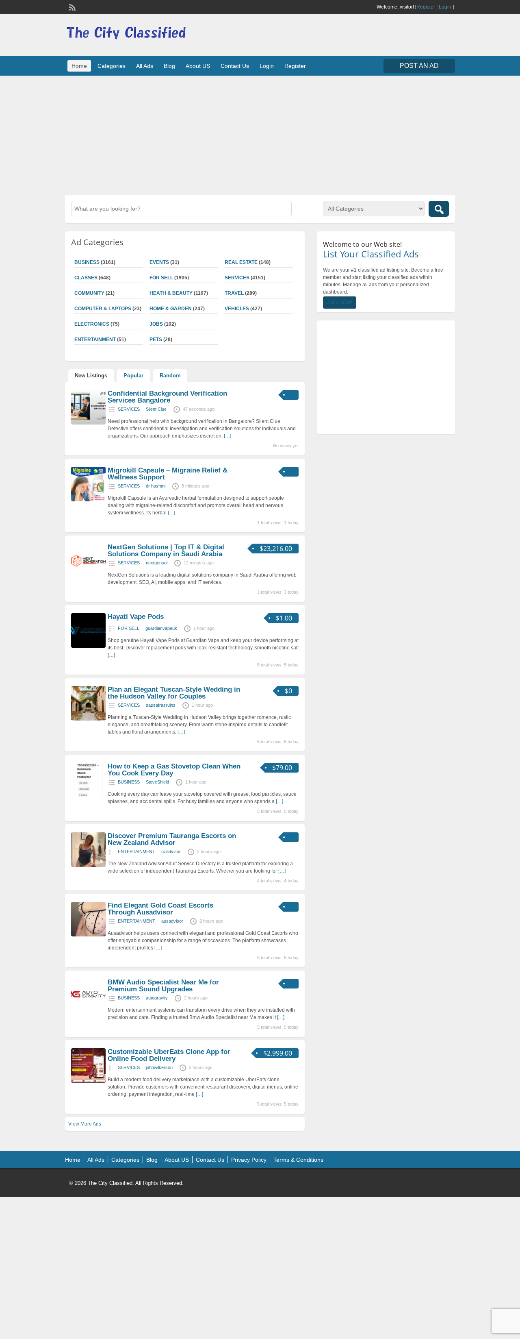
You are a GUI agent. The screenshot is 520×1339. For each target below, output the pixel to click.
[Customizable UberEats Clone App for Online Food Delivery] (88, 1081)
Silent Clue (156, 409)
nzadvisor (171, 851)
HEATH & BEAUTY (171, 293)
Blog (169, 66)
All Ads (144, 66)
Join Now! (339, 302)
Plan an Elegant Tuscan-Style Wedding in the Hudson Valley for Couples (174, 693)
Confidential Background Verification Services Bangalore (167, 397)
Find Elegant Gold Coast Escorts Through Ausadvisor (160, 908)
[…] (227, 436)
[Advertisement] (260, 134)
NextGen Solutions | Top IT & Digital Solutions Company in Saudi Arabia (166, 550)
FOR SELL (161, 278)
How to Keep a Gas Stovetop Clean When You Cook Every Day (174, 769)
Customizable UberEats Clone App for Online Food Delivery (169, 1055)
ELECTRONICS (91, 324)
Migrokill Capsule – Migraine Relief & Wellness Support (168, 473)
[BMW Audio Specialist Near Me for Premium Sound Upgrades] (88, 1009)
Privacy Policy (248, 1159)
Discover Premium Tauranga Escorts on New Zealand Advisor (172, 839)
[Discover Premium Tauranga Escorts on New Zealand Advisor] (88, 865)
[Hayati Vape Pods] (88, 646)
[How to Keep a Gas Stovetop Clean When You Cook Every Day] (88, 796)
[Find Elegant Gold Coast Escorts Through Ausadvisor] (88, 935)
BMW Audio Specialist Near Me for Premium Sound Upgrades (163, 985)
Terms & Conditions (298, 1159)
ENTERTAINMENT (95, 339)
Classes (86, 278)
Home (79, 66)
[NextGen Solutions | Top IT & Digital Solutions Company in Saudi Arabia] (88, 576)
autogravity (157, 997)
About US (198, 66)
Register (425, 7)
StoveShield (157, 781)
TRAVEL (234, 293)
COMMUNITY (89, 293)
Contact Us (235, 66)
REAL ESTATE (241, 262)
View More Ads (84, 1124)
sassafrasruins (161, 705)
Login (445, 7)
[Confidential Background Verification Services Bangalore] (88, 423)
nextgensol (156, 562)
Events (159, 262)
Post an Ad (419, 65)
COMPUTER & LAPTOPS (102, 308)
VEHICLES (237, 308)
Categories (112, 66)
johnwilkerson (159, 1067)
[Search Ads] (439, 209)
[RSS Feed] (71, 6)
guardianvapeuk (161, 628)
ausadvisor (172, 921)
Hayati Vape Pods (136, 617)
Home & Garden (171, 308)
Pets (156, 339)
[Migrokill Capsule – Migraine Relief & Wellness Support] (88, 500)
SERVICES (237, 278)
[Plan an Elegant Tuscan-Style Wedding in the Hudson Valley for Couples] (88, 719)
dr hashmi (155, 485)
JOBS (156, 324)
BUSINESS (87, 262)
